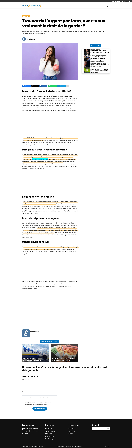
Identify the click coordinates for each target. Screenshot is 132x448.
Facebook (71, 428)
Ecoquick (26, 16)
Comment (25, 382)
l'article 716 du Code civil (40, 159)
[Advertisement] (50, 124)
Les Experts (74, 4)
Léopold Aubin (34, 331)
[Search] (108, 428)
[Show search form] (108, 6)
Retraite (100, 4)
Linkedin (70, 433)
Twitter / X (71, 431)
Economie (54, 4)
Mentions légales (50, 439)
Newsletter (48, 433)
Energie (83, 4)
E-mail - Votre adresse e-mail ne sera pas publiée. (35, 397)
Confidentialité (60, 446)
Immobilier (91, 4)
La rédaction (49, 428)
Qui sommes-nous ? (51, 431)
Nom (23, 391)
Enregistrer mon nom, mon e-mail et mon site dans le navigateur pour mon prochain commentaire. (38, 403)
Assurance (64, 4)
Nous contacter (50, 436)
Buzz (106, 4)
